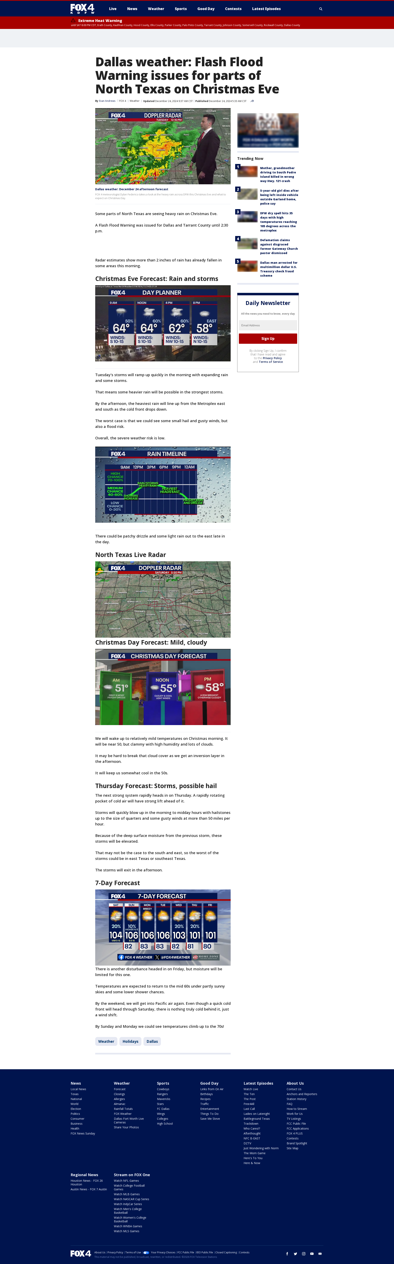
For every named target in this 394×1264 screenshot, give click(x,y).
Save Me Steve (210, 1119)
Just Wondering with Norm (261, 1148)
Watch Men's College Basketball (128, 1211)
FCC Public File (296, 1123)
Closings (119, 1094)
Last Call (249, 1109)
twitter (295, 1253)
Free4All (249, 1104)
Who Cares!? (252, 1128)
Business (76, 1123)
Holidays (130, 1041)
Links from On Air (211, 1089)
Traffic (204, 1104)
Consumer (77, 1119)
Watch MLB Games (127, 1194)
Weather (135, 101)
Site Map (292, 1148)
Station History (296, 1099)
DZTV (247, 1143)
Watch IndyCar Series (128, 1204)
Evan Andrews (107, 101)
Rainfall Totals (123, 1109)
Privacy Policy (272, 358)
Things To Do (209, 1114)
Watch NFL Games (126, 1181)
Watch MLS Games (126, 1231)
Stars (160, 1104)
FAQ (289, 1104)
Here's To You (253, 1158)
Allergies (119, 1099)
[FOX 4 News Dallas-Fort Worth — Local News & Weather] (84, 9)
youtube (312, 1253)
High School (165, 1123)
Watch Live (251, 1089)
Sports (163, 1083)
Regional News (84, 1174)
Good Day (209, 1083)
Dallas (152, 1041)
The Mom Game (255, 1153)
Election (76, 1109)
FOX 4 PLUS (295, 1133)
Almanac (119, 1104)
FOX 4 (122, 101)
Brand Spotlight (297, 1143)
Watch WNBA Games (128, 1226)
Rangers (162, 1094)
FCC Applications (298, 1128)
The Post (250, 1099)
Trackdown (251, 1123)
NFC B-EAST (252, 1138)
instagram (303, 1253)
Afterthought (252, 1133)
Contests (293, 1138)
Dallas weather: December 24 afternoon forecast (131, 189)
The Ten (249, 1094)
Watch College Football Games (129, 1187)
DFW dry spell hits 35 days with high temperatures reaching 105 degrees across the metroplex (278, 221)
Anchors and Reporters (302, 1094)
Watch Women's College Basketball (130, 1219)
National (76, 1099)
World (74, 1104)
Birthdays (206, 1094)
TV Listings (294, 1119)
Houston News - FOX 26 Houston (87, 1182)
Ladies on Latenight (257, 1114)
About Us (295, 1083)
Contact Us (294, 1089)
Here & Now (252, 1163)
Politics (75, 1114)
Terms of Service (271, 362)
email (320, 1253)
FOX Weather (123, 1114)
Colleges (162, 1119)
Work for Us (295, 1114)
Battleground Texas (257, 1119)
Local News (78, 1089)
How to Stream (297, 1109)
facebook (287, 1253)
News (76, 1083)
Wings (161, 1114)
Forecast (120, 1089)
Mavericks (163, 1099)
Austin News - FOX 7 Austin (89, 1189)
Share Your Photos (126, 1127)
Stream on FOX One (132, 1174)
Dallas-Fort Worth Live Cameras (129, 1120)
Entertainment (209, 1109)
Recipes (205, 1099)
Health (75, 1128)
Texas (75, 1094)
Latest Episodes (258, 1083)
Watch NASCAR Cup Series (131, 1199)
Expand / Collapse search (320, 9)
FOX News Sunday (83, 1133)
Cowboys (163, 1089)
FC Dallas (163, 1109)
